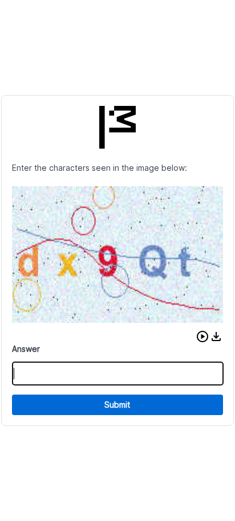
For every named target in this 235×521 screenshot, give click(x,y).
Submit (117, 404)
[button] (202, 336)
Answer (26, 349)
